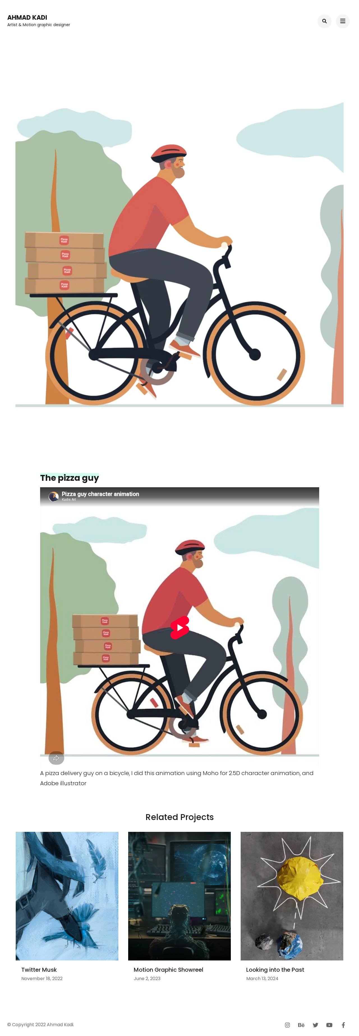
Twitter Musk (39, 970)
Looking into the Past (275, 970)
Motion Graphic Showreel (168, 970)
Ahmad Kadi (27, 17)
